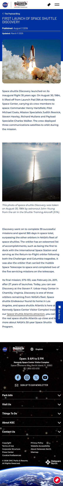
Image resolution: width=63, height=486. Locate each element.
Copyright (6, 443)
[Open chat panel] (59, 312)
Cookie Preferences (11, 455)
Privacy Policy (37, 443)
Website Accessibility (40, 446)
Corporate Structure (11, 449)
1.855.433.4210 (33, 368)
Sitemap (34, 452)
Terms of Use (8, 446)
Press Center (8, 452)
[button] (57, 4)
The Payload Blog (12, 13)
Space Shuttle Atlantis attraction (26, 314)
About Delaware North (41, 449)
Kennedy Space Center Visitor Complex (31, 362)
